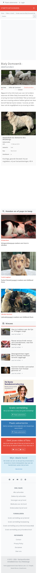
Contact (18, 540)
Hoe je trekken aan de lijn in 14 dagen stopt (22, 330)
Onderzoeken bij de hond (18, 508)
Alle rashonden (18, 492)
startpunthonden (2, 8)
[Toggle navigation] (34, 8)
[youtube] (17, 480)
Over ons (18, 551)
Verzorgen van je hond (18, 500)
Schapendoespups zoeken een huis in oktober (15, 244)
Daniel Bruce (14, 568)
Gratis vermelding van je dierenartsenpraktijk (18, 526)
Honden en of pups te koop (19, 211)
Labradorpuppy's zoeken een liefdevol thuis (17, 317)
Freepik (31, 565)
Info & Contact (15, 87)
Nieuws (9, 323)
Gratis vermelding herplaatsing (18, 522)
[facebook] (9, 480)
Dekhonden (29, 87)
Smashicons (22, 568)
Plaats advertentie (11, 3)
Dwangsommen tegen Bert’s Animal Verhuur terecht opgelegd (20, 355)
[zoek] (34, 16)
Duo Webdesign (24, 562)
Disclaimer (18, 547)
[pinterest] (25, 480)
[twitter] (13, 480)
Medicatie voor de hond (19, 504)
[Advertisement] (18, 40)
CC (27, 565)
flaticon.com (22, 565)
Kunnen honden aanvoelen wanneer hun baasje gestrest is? (22, 368)
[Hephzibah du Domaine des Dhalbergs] (18, 123)
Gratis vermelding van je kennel (18, 518)
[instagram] (21, 480)
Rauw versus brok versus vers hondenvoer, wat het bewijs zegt (22, 342)
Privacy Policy (18, 544)
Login (23, 3)
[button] (2, 90)
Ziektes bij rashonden (18, 496)
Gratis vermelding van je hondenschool (18, 530)
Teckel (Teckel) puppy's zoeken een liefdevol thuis (17, 281)
